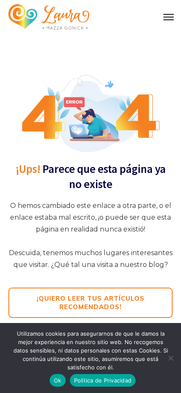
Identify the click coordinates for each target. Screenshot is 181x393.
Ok (57, 380)
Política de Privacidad (103, 380)
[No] (170, 358)
